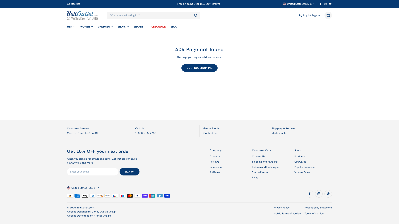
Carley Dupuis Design (104, 211)
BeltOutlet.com (85, 207)
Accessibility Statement (318, 207)
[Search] (196, 15)
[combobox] (153, 15)
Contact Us (73, 3)
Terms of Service (314, 213)
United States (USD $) (299, 3)
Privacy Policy (282, 207)
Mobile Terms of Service (287, 213)
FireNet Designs (102, 215)
